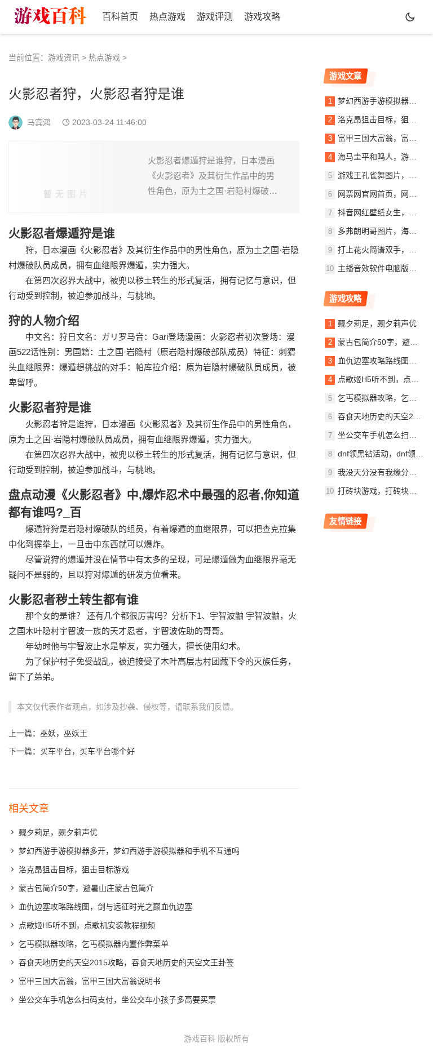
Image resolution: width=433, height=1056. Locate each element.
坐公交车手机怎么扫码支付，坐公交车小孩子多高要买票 (117, 999)
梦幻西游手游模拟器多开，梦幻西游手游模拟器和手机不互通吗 (129, 850)
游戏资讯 (63, 57)
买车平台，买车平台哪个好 (87, 751)
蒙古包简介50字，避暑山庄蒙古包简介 (86, 888)
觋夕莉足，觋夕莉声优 (58, 832)
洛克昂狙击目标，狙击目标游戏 (74, 869)
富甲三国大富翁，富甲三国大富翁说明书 (90, 981)
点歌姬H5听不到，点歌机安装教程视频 (87, 925)
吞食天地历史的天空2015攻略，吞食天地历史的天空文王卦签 (126, 962)
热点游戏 (167, 16)
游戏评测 (215, 16)
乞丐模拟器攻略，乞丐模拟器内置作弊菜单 (94, 943)
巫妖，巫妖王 (63, 733)
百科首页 (120, 16)
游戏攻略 (262, 16)
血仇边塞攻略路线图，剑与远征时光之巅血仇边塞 (105, 906)
